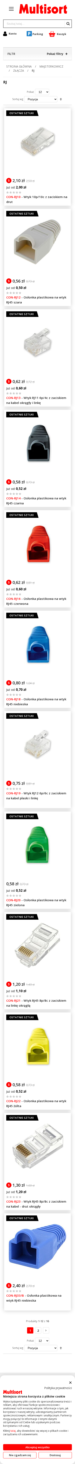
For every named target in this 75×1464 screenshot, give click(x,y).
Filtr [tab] (11, 54)
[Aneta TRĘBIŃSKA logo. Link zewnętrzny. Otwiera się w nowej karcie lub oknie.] (12, 1392)
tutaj (13, 1431)
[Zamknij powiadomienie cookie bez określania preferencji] (70, 1382)
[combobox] (34, 24)
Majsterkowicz (51, 66)
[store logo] (41, 9)
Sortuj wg (17, 99)
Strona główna (19, 66)
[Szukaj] (68, 24)
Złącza (19, 70)
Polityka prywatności (58, 1388)
